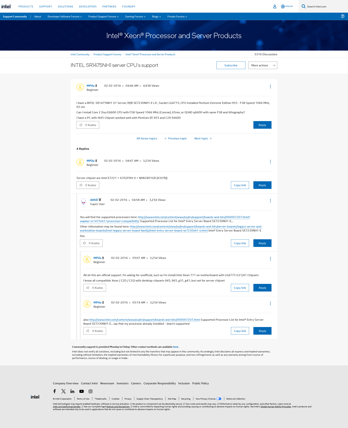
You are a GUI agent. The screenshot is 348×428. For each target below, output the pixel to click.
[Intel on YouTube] (81, 392)
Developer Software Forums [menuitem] (64, 16)
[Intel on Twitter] (64, 392)
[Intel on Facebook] (54, 392)
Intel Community (80, 54)
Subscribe (231, 65)
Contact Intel (89, 383)
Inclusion (184, 383)
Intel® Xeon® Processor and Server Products (150, 54)
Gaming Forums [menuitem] (134, 16)
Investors (123, 383)
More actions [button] (259, 65)
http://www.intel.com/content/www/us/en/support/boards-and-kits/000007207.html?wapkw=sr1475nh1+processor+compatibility (165, 219)
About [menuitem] (37, 16)
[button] (270, 86)
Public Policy (200, 383)
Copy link (240, 185)
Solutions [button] (65, 6)
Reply (262, 125)
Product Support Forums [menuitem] (102, 16)
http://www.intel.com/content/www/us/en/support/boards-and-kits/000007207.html (144, 319)
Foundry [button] (129, 6)
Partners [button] (109, 6)
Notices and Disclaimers (118, 406)
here (175, 347)
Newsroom (107, 383)
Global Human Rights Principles (276, 406)
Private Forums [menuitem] (176, 16)
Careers (136, 383)
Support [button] (45, 6)
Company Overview (65, 383)
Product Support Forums (107, 54)
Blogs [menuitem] (155, 16)
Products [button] (25, 6)
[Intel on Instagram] (90, 392)
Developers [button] (88, 6)
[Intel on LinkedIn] (72, 392)
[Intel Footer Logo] (35, 396)
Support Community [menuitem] (15, 16)
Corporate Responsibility (160, 383)
